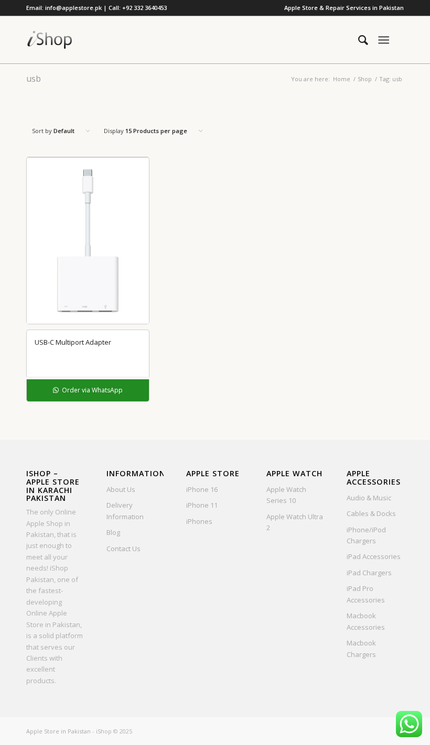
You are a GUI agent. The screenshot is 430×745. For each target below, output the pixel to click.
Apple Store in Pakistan (58, 731)
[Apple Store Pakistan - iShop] (49, 39)
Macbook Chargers (361, 648)
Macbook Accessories (366, 621)
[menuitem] (341, 7)
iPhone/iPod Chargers (366, 535)
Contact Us (123, 548)
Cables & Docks (371, 513)
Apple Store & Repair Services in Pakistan (344, 8)
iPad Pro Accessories (366, 594)
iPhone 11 (202, 505)
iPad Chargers (369, 572)
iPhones (199, 521)
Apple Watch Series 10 (286, 495)
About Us (120, 489)
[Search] (358, 39)
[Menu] (383, 40)
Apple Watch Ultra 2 (294, 522)
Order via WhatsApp (91, 390)
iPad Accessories (374, 556)
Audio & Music (369, 497)
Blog (113, 532)
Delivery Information (125, 510)
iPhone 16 (202, 489)
